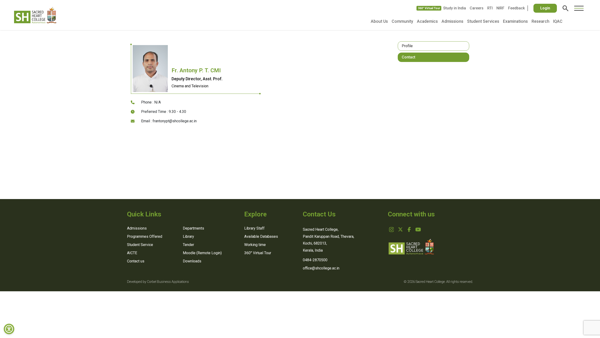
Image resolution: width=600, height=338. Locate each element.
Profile (407, 46)
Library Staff (254, 228)
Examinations (515, 21)
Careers (477, 8)
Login (545, 8)
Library (188, 236)
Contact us (135, 261)
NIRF (500, 8)
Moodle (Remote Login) (202, 253)
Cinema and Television (190, 86)
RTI (490, 8)
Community (402, 21)
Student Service (140, 244)
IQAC (557, 21)
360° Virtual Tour (429, 8)
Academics (427, 21)
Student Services (483, 21)
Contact (408, 57)
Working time (255, 244)
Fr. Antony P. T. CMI (196, 70)
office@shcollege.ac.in (321, 268)
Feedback (516, 8)
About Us (379, 21)
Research (540, 21)
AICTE (132, 253)
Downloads (192, 261)
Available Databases (261, 236)
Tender (188, 244)
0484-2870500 (315, 260)
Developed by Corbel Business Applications (158, 282)
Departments (193, 228)
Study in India (454, 8)
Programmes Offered (144, 236)
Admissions (452, 21)
